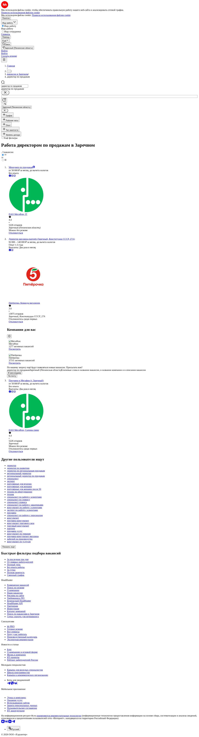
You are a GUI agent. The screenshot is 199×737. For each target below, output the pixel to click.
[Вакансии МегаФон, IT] (102, 195)
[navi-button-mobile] (4, 59)
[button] (4, 51)
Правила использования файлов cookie (51, 15)
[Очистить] (5, 92)
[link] (6, 44)
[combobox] (14, 86)
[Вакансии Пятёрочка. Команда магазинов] (102, 277)
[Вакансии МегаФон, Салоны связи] (102, 411)
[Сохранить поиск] (4, 100)
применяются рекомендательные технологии (59, 715)
